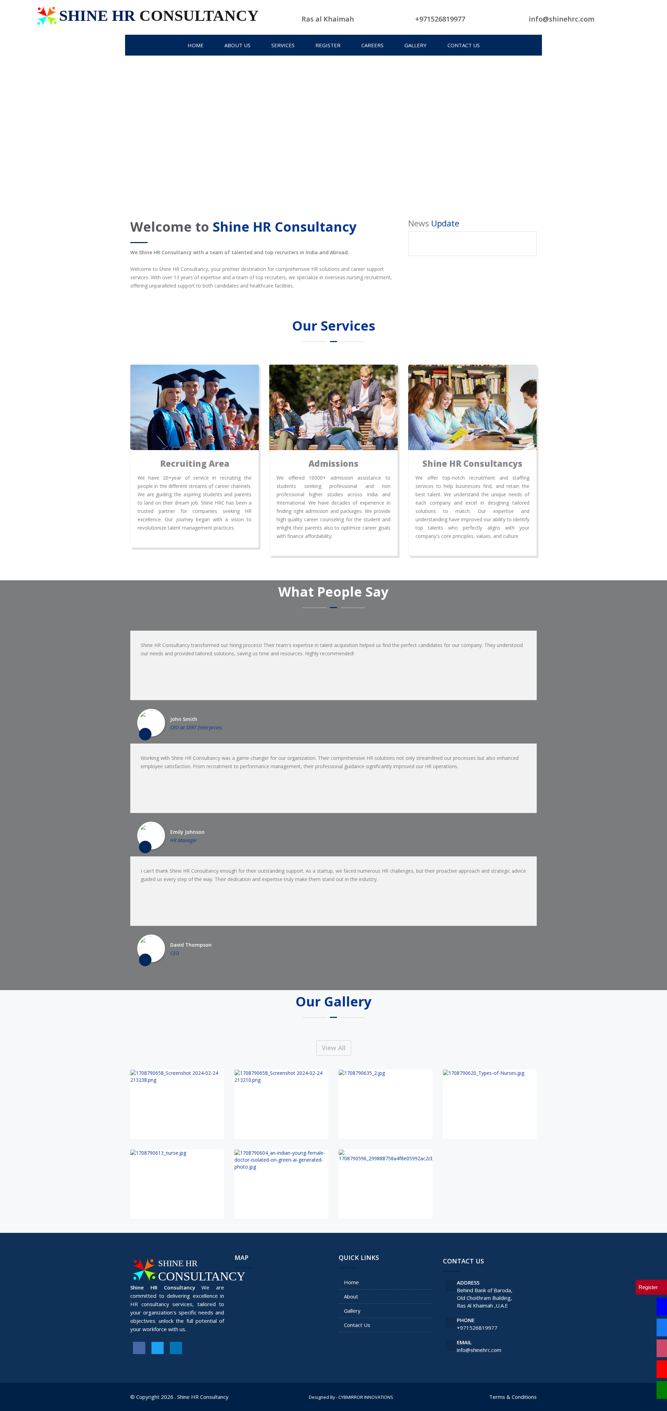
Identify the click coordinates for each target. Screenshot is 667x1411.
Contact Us (357, 1324)
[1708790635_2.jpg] (386, 1104)
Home (351, 1282)
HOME (196, 45)
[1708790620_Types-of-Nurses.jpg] (490, 1104)
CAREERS (372, 45)
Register (327, 45)
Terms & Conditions (513, 1396)
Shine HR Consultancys (472, 463)
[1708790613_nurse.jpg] (177, 1184)
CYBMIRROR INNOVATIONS (365, 1397)
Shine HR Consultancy (203, 1396)
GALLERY (415, 45)
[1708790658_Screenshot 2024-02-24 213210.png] (281, 1104)
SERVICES (283, 45)
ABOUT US (237, 45)
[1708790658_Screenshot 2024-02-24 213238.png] (177, 1104)
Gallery (352, 1310)
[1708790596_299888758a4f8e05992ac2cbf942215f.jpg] (386, 1184)
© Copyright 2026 (151, 1396)
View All (334, 1048)
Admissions (333, 463)
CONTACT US (463, 45)
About (351, 1296)
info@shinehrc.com (479, 1349)
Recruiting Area (194, 463)
